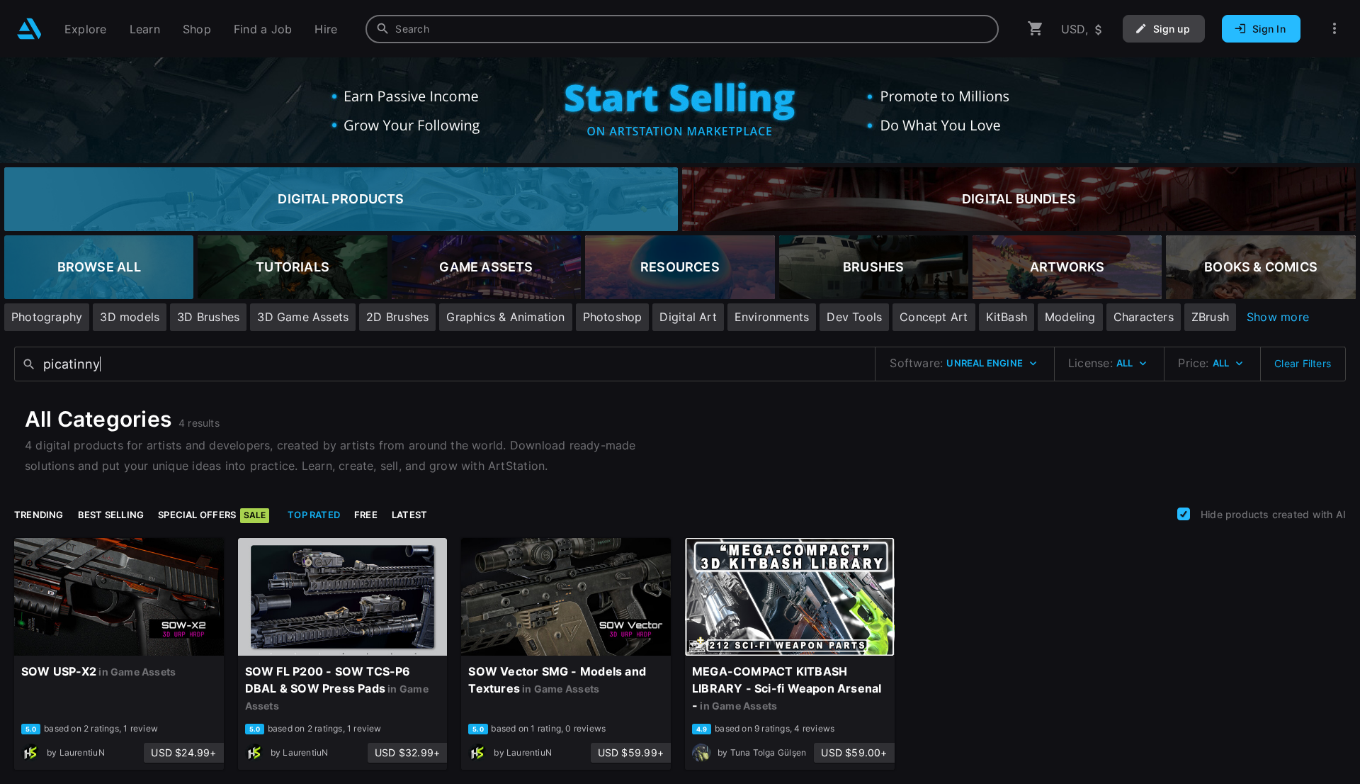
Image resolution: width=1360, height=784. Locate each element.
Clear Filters (1302, 363)
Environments (772, 317)
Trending (39, 514)
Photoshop (612, 317)
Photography (46, 317)
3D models (129, 317)
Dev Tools (854, 317)
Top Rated (314, 514)
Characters (1144, 317)
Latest (409, 514)
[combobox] (682, 29)
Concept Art (934, 317)
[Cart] (1035, 28)
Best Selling (111, 514)
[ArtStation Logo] (29, 29)
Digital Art (687, 317)
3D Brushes (208, 317)
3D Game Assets (302, 317)
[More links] (1334, 28)
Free (366, 514)
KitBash (1006, 317)
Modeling (1070, 317)
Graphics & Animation (505, 317)
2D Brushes (397, 317)
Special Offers (212, 514)
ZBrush (1210, 317)
